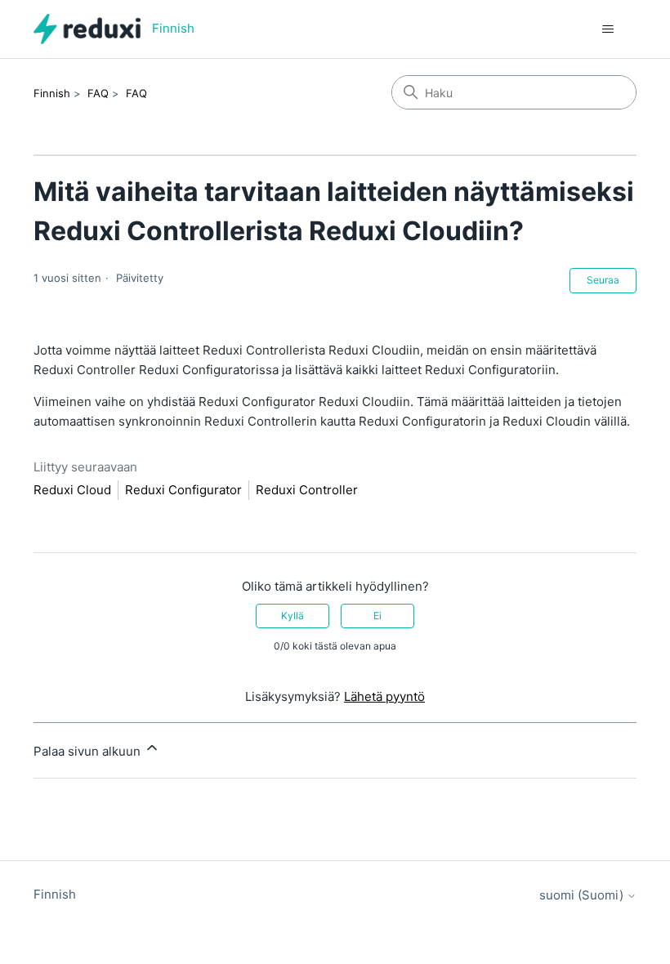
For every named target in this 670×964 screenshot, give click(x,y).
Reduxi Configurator (183, 490)
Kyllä (292, 615)
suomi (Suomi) (583, 895)
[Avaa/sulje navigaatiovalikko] (607, 29)
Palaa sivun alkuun (89, 751)
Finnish (52, 93)
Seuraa (603, 280)
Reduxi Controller (307, 490)
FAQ (98, 93)
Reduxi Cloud (72, 490)
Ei (377, 615)
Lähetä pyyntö (384, 696)
